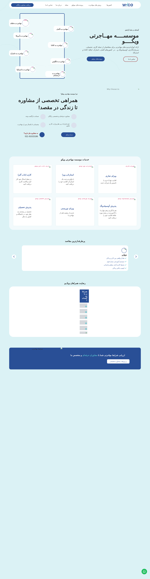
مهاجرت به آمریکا (22, 36)
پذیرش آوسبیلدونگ (108, 206)
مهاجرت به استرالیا (23, 70)
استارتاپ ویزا (68, 175)
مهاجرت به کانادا (56, 45)
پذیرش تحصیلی (24, 207)
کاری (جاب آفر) (24, 175)
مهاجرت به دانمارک (16, 53)
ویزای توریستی (67, 208)
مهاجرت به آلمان (62, 29)
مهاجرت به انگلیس (58, 61)
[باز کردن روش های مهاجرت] (87, 5)
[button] (14, 257)
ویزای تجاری (111, 176)
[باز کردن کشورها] (105, 5)
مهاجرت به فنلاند (16, 23)
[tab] (84, 305)
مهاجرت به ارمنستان (56, 74)
